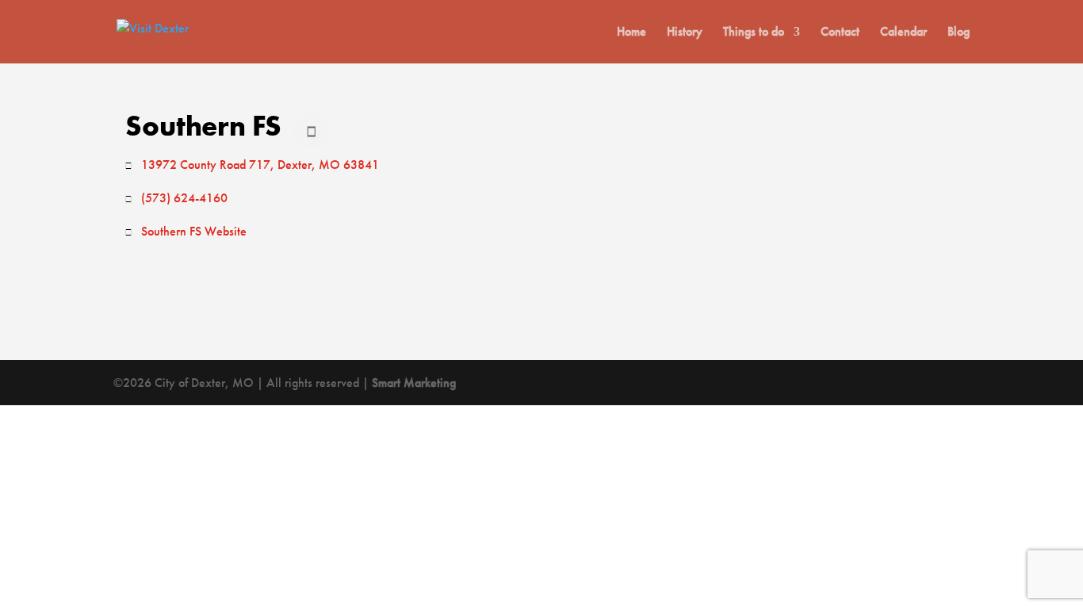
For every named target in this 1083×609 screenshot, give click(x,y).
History (684, 33)
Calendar (903, 33)
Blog (958, 33)
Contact (840, 33)
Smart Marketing (414, 382)
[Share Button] (311, 130)
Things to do (753, 33)
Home (631, 33)
